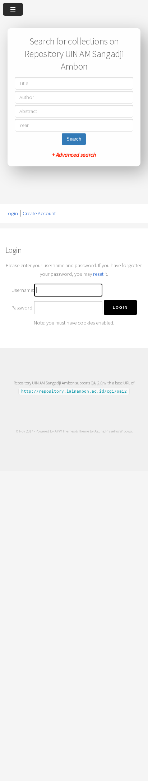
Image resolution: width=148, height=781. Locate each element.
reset (98, 274)
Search (73, 139)
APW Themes (65, 431)
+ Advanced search (74, 154)
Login (11, 213)
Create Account (39, 213)
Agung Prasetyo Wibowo (113, 431)
